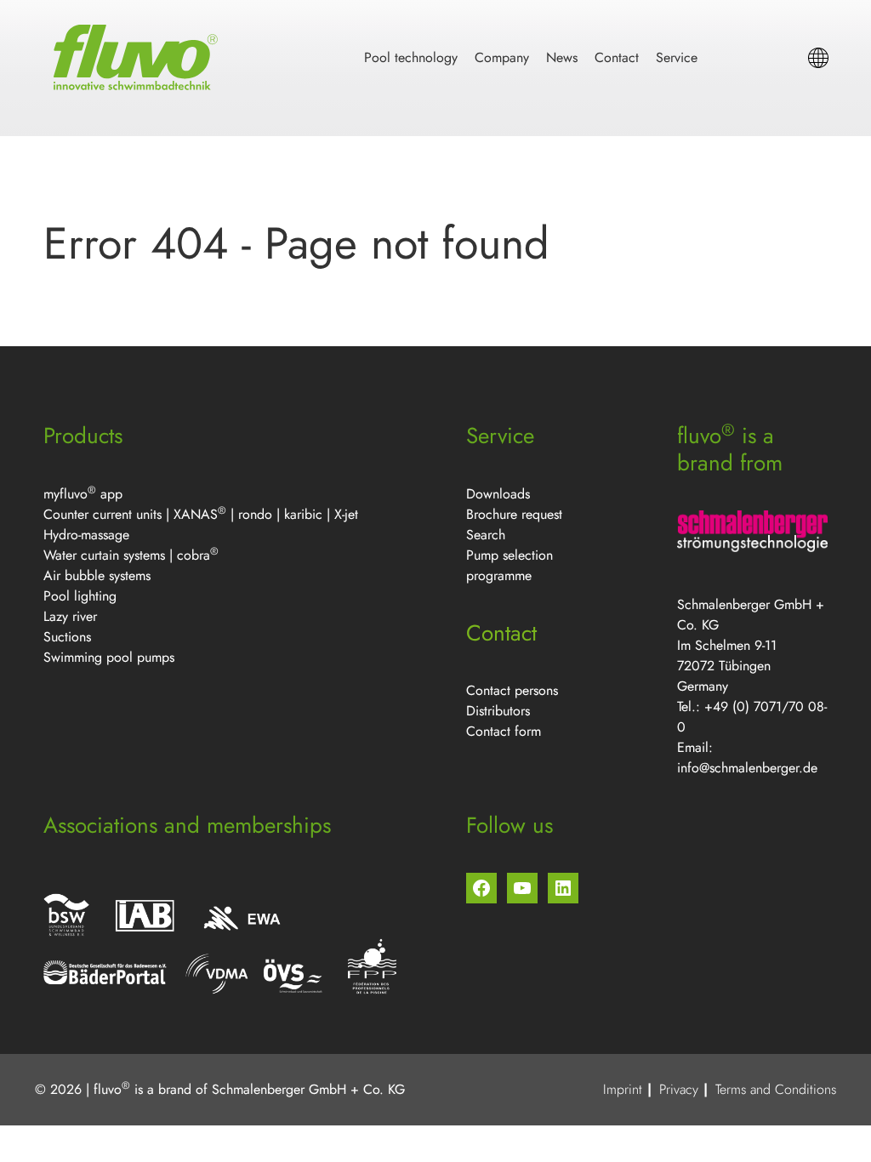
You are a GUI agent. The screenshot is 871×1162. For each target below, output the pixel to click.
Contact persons (512, 690)
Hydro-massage (86, 534)
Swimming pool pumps (108, 657)
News (562, 57)
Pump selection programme (509, 565)
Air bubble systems (97, 575)
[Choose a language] (818, 58)
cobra (193, 555)
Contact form (503, 731)
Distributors (498, 711)
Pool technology (411, 57)
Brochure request (514, 514)
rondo (255, 514)
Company (502, 57)
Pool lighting (80, 596)
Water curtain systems (104, 555)
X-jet (346, 514)
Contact (617, 57)
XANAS (196, 514)
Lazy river (70, 616)
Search (485, 534)
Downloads (498, 494)
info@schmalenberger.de (747, 768)
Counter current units (102, 514)
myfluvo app (82, 494)
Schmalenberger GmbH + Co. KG (308, 1089)
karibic (303, 514)
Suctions (67, 637)
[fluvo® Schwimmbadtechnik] (139, 58)
